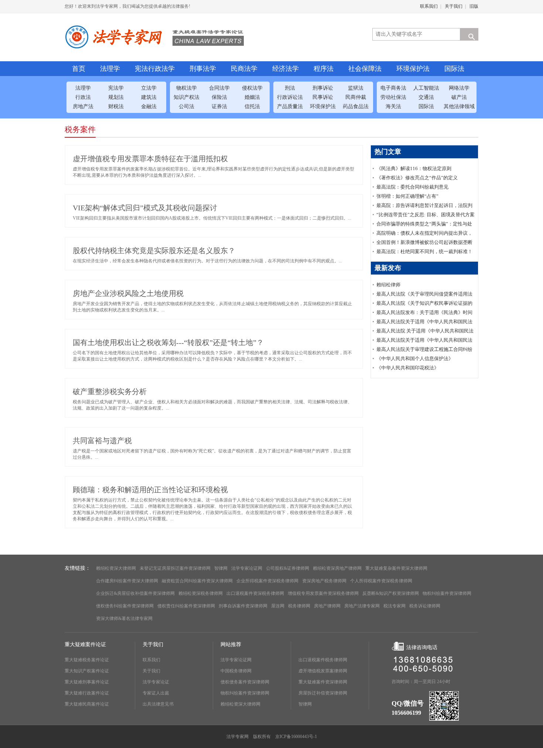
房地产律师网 (327, 606)
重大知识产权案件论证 (87, 670)
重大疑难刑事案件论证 (87, 682)
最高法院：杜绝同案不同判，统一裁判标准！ (424, 251)
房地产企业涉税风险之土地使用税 (128, 293)
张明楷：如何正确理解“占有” (407, 196)
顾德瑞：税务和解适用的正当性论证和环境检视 (150, 490)
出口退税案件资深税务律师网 (255, 593)
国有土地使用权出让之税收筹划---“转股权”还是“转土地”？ (168, 342)
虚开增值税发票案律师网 (322, 670)
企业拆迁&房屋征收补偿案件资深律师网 (135, 593)
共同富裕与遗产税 (102, 441)
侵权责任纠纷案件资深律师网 (186, 606)
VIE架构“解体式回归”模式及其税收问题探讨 (145, 208)
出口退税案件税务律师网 (322, 659)
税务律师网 (299, 606)
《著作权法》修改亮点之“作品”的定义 (417, 177)
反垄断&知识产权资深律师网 (390, 593)
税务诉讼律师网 (424, 606)
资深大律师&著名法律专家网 (124, 618)
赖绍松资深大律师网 (116, 568)
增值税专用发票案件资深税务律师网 (323, 593)
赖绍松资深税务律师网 (200, 593)
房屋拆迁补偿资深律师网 (322, 693)
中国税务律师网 (236, 670)
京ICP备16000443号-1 (296, 736)
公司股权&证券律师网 (287, 568)
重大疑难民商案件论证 (87, 704)
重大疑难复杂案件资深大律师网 (396, 568)
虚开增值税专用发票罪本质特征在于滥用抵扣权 (150, 159)
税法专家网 (394, 606)
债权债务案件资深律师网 (245, 682)
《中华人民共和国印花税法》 (407, 367)
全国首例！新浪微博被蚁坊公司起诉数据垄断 (424, 242)
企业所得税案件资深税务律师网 (267, 580)
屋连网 (277, 606)
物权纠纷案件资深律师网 (447, 593)
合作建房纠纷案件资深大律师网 (127, 580)
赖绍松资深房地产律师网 (337, 568)
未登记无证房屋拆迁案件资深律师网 (175, 568)
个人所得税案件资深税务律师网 (381, 580)
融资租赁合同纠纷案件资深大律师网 (197, 580)
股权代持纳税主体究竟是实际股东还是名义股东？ (154, 251)
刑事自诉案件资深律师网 (243, 606)
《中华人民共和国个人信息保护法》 (414, 358)
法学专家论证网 (246, 568)
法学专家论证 (156, 682)
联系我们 (429, 6)
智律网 (221, 568)
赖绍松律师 (388, 284)
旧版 (473, 6)
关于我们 (453, 6)
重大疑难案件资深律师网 (322, 682)
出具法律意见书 (158, 704)
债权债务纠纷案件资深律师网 (125, 606)
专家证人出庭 (156, 693)
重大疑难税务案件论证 (87, 659)
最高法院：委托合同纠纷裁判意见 (412, 187)
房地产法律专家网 (362, 606)
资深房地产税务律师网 (324, 580)
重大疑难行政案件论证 (87, 693)
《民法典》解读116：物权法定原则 (413, 168)
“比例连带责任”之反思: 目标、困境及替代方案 (425, 214)
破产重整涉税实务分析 (110, 391)
